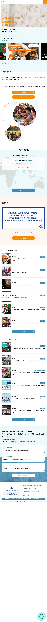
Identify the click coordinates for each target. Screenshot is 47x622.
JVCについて (23, 97)
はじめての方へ (23, 92)
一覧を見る (23, 238)
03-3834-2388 (29, 494)
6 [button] (29, 232)
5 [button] (26, 232)
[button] (2, 63)
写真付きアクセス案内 (34, 491)
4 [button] (24, 232)
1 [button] (17, 232)
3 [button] (22, 232)
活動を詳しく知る (23, 190)
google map (26, 491)
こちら (40, 498)
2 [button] (20, 232)
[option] (23, 218)
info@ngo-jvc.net (30, 495)
